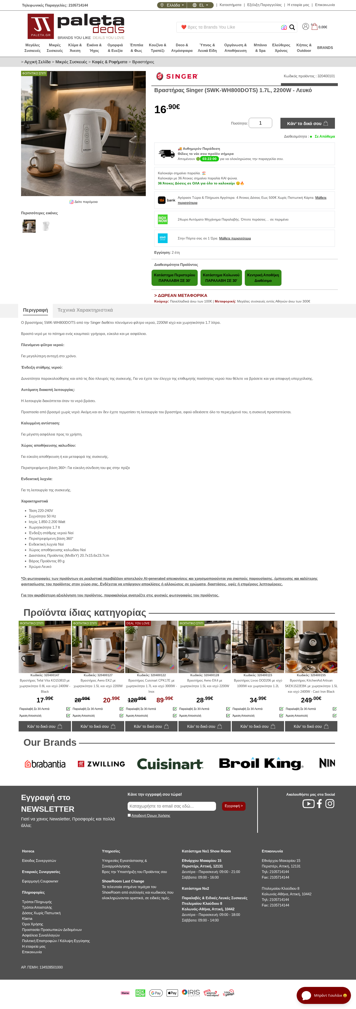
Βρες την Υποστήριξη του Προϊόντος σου (134, 872)
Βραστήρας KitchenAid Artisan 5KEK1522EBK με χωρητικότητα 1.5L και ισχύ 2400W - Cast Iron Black (311, 686)
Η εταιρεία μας (34, 946)
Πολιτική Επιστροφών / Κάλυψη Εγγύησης (56, 941)
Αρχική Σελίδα (37, 62)
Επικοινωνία (325, 5)
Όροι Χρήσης (32, 924)
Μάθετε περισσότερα (235, 238)
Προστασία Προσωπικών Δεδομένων (52, 930)
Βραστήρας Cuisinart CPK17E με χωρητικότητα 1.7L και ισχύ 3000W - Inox (151, 686)
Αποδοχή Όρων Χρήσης (151, 815)
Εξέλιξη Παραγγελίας (264, 5)
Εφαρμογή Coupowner (40, 881)
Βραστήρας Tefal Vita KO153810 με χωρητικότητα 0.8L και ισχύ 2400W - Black (44, 686)
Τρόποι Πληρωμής (37, 902)
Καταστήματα (230, 5)
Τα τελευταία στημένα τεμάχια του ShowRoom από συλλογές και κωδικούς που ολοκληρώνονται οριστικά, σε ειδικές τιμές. (137, 889)
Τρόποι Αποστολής (37, 907)
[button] (292, 27)
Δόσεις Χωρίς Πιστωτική (41, 913)
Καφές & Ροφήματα (109, 62)
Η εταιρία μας (298, 5)
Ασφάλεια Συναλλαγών (41, 935)
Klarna (27, 918)
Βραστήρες (143, 62)
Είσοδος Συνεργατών (39, 860)
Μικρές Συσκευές (71, 62)
